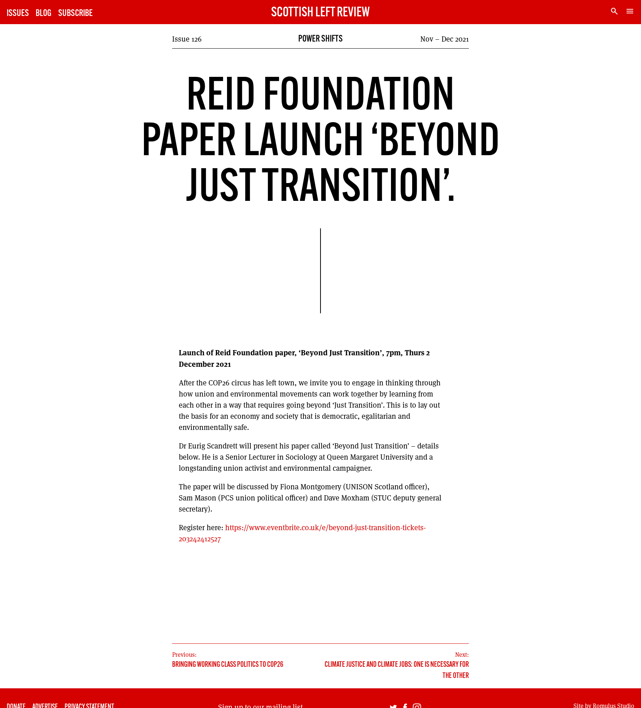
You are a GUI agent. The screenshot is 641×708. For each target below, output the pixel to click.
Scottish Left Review (320, 13)
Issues (18, 13)
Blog (44, 13)
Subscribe (75, 13)
